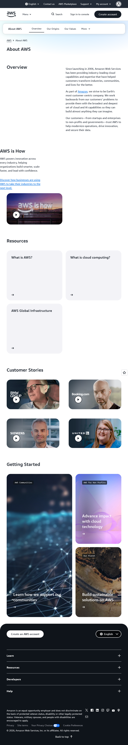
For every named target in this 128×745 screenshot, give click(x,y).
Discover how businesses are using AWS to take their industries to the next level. (20, 184)
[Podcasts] (118, 711)
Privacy (10, 725)
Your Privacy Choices (42, 725)
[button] (107, 14)
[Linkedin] (97, 711)
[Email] (86, 717)
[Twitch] (108, 711)
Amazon (83, 91)
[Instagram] (102, 711)
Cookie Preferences (73, 725)
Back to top (62, 736)
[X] (86, 711)
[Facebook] (92, 711)
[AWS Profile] (118, 4)
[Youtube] (113, 711)
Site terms (22, 725)
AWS (9, 40)
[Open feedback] (124, 373)
